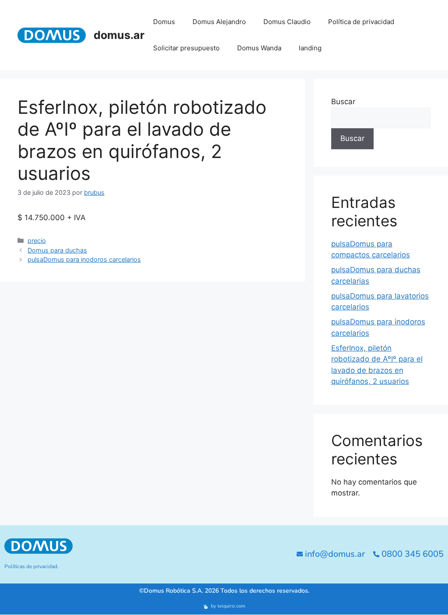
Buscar (343, 101)
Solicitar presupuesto (186, 48)
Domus (164, 22)
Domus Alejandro (219, 22)
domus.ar (119, 35)
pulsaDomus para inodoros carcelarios (84, 259)
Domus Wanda (259, 48)
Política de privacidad (361, 22)
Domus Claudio (287, 22)
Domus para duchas (57, 250)
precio (37, 240)
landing (310, 48)
